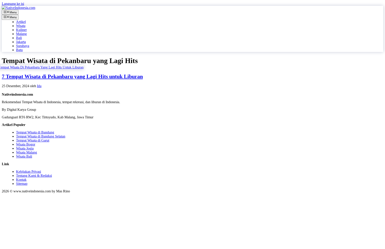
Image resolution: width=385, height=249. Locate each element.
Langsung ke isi (13, 4)
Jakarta (21, 42)
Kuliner (21, 30)
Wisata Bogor (25, 144)
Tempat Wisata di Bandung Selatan (40, 136)
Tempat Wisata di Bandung (35, 132)
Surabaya (22, 46)
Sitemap (21, 183)
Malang (21, 34)
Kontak (21, 179)
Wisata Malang (26, 152)
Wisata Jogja (25, 148)
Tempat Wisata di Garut (32, 140)
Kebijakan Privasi (28, 171)
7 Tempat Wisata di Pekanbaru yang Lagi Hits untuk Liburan (72, 76)
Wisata (20, 26)
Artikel (21, 22)
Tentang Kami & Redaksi (34, 175)
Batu (19, 50)
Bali (19, 38)
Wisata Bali (24, 156)
